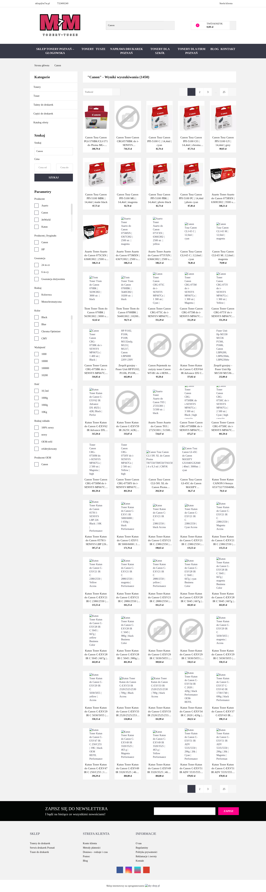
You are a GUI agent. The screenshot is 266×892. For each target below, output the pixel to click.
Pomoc (86, 856)
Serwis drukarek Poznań (42, 847)
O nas (139, 843)
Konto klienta (90, 843)
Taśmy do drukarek (43, 104)
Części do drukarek (43, 113)
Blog (214, 49)
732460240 (62, 3)
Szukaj (54, 177)
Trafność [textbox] (89, 92)
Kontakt (228, 49)
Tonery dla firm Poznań (191, 51)
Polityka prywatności (146, 852)
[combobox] (101, 92)
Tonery (87, 49)
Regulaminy (142, 847)
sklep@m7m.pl (42, 3)
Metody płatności (91, 847)
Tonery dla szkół (160, 51)
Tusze (100, 49)
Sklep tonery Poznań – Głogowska (55, 51)
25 (224, 92)
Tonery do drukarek (40, 843)
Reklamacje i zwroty (146, 856)
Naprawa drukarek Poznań (126, 51)
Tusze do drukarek (39, 852)
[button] (35, 833)
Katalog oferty (40, 122)
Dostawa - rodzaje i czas (95, 852)
